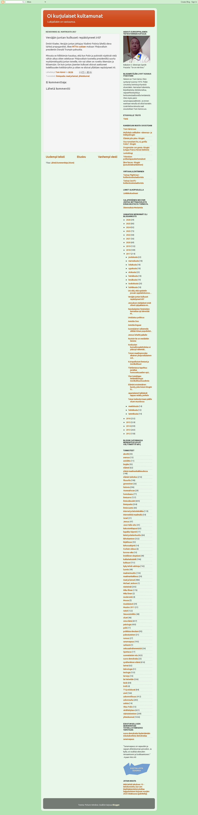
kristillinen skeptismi (131, 556)
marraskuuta (133, 261)
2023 (128, 231)
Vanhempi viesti (107, 156)
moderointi (128, 597)
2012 (128, 434)
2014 (128, 426)
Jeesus (126, 522)
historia (126, 487)
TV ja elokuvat (129, 690)
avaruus (126, 457)
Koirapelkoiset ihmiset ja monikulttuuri (138, 363)
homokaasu (128, 494)
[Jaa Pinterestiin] (90, 72)
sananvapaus (128, 642)
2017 (128, 254)
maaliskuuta (133, 406)
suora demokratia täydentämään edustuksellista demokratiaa (136, 734)
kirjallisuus (127, 542)
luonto (126, 569)
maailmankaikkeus (130, 576)
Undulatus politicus (136, 317)
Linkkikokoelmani (130, 193)
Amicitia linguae (134, 325)
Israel (125, 518)
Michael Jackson (130, 583)
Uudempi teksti (55, 156)
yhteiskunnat (84, 76)
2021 (128, 239)
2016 (128, 418)
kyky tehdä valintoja (131, 566)
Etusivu (81, 156)
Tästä (125, 119)
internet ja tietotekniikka (133, 511)
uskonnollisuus (129, 697)
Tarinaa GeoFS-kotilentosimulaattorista (133, 182)
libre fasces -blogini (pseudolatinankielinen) (133, 163)
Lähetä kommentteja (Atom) (62, 163)
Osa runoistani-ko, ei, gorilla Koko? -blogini (135, 143)
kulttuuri (126, 563)
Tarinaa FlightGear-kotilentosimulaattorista (133, 176)
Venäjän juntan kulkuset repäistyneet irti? (138, 298)
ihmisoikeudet (129, 501)
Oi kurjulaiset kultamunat (75, 16)
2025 (128, 224)
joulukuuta (133, 257)
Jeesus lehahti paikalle (137, 335)
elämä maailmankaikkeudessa (135, 471)
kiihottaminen (129, 539)
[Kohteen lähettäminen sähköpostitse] (80, 72)
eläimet (126, 468)
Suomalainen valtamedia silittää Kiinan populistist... (140, 330)
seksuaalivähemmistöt (132, 648)
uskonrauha (128, 700)
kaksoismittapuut (130, 528)
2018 (128, 250)
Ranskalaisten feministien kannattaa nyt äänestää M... (139, 311)
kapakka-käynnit (130, 532)
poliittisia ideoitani (131, 631)
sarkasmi (127, 645)
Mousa (126, 600)
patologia (127, 624)
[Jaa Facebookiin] (88, 72)
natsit (125, 611)
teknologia (127, 669)
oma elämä (127, 621)
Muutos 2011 (129, 607)
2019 (128, 246)
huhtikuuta (133, 287)
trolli (125, 686)
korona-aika (128, 552)
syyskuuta (132, 268)
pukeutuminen (129, 635)
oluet (125, 618)
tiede (125, 683)
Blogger (115, 805)
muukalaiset (128, 604)
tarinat (126, 666)
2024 (128, 227)
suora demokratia (130, 659)
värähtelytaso (129, 710)
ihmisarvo (127, 497)
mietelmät (127, 587)
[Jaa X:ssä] (85, 72)
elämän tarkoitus (130, 477)
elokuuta (132, 272)
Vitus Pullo (128, 707)
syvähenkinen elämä (131, 662)
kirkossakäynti (129, 546)
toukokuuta (133, 283)
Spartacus (127, 652)
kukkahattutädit (129, 559)
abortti (126, 454)
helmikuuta (133, 410)
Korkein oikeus (129, 549)
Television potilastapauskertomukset (134, 158)
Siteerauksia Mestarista (133, 208)
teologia (126, 672)
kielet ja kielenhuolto (132, 535)
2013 (128, 430)
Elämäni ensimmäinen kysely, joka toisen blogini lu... (140, 387)
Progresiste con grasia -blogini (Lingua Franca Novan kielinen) (136, 148)
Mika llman (127, 593)
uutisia (126, 703)
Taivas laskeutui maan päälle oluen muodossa (140, 400)
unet (125, 693)
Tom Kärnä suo (129, 129)
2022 (128, 235)
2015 (128, 422)
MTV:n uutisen (79, 46)
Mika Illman (128, 590)
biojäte (126, 464)
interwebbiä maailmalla (132, 515)
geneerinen (128, 484)
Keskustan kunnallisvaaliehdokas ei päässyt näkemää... (139, 347)
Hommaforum (129, 491)
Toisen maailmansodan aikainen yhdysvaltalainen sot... (140, 355)
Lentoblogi (128, 153)
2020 (128, 242)
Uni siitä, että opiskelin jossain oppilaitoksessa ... (139, 292)
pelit (125, 628)
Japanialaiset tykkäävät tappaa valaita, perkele (138, 394)
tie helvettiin (128, 679)
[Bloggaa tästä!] (83, 72)
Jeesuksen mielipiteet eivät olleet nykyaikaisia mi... (139, 304)
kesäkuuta (133, 280)
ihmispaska (60, 76)
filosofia (127, 480)
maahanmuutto (129, 573)
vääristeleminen (130, 714)
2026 (128, 220)
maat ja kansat (72, 76)
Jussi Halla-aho (129, 525)
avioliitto (127, 461)
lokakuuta (132, 265)
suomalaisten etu (130, 655)
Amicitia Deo (133, 321)
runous (126, 638)
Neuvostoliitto (129, 614)
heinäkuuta (133, 276)
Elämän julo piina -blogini (133, 138)
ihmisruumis (128, 508)
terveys (126, 676)
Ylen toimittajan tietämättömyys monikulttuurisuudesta (138, 378)
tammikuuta (133, 414)
